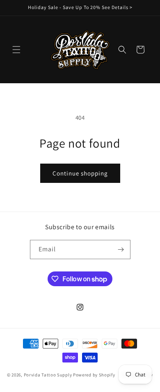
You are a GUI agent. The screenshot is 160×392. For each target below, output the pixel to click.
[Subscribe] (121, 249)
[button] (16, 50)
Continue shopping (80, 173)
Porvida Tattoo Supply (48, 375)
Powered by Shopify (94, 375)
